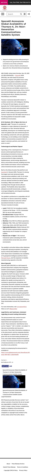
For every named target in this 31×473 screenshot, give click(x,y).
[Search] (21, 14)
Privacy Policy (23, 470)
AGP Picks (4, 2)
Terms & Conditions (22, 467)
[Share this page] (29, 14)
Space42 (17, 75)
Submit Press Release (9, 467)
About (8, 463)
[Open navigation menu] (2, 14)
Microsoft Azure (5, 258)
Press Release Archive (18, 463)
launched (4, 172)
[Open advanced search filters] (24, 14)
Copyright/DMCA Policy (11, 470)
